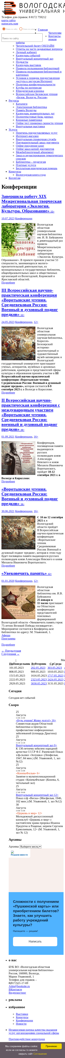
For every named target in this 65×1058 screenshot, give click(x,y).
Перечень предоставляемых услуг (37, 132)
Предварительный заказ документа (37, 142)
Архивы (14, 846)
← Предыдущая (11, 650)
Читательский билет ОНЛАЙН (35, 45)
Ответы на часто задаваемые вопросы (39, 49)
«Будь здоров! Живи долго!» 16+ (36, 720)
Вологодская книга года (31, 174)
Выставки (22, 1014)
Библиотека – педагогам (31, 161)
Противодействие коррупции (27, 1039)
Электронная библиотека (31, 107)
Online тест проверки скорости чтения (39, 123)
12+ (36, 322)
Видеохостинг (17, 992)
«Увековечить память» (26, 573)
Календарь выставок (28, 65)
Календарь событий (28, 55)
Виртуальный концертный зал (34, 58)
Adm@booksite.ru (19, 986)
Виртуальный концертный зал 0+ (36, 745)
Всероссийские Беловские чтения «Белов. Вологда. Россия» (36, 96)
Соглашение (40, 1053)
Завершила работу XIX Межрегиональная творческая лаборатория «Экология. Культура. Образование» (31, 203)
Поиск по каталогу (30, 29)
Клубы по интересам (29, 87)
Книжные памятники (29, 119)
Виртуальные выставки (30, 126)
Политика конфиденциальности (35, 84)
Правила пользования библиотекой (37, 68)
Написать (35, 941)
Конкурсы (15, 171)
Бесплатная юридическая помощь (36, 168)
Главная (43, 29)
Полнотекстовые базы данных (34, 116)
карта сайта (8, 20)
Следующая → (10, 653)
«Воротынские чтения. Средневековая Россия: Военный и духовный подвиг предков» (29, 496)
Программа (8, 638)
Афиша (5, 635)
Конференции (23, 218)
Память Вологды (26, 110)
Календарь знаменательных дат (35, 113)
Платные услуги (26, 165)
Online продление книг (30, 145)
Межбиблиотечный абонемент (35, 152)
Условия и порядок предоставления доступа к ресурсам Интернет (38, 79)
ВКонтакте (15, 989)
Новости (21, 1023)
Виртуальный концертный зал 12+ (37, 794)
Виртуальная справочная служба (36, 139)
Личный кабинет (26, 52)
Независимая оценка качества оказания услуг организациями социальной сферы (34, 1031)
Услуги (13, 129)
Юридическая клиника (30, 90)
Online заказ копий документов (35, 148)
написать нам (9, 23)
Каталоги (21, 103)
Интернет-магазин (27, 136)
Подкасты (22, 61)
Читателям (54, 32)
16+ (36, 436)
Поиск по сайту (12, 29)
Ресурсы (14, 100)
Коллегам (14, 177)
